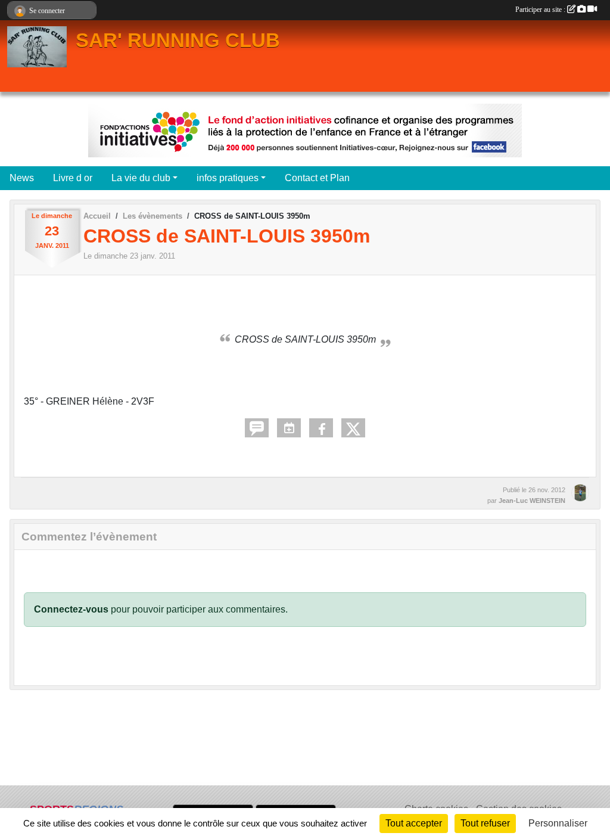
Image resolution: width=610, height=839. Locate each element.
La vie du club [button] (140, 178)
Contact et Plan (317, 178)
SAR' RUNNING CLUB (178, 40)
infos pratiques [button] (228, 178)
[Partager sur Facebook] (321, 427)
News (22, 178)
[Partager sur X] (353, 427)
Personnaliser (557, 823)
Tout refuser (485, 823)
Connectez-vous (71, 609)
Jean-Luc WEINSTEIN (532, 500)
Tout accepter (413, 823)
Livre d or (72, 178)
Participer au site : (541, 9)
